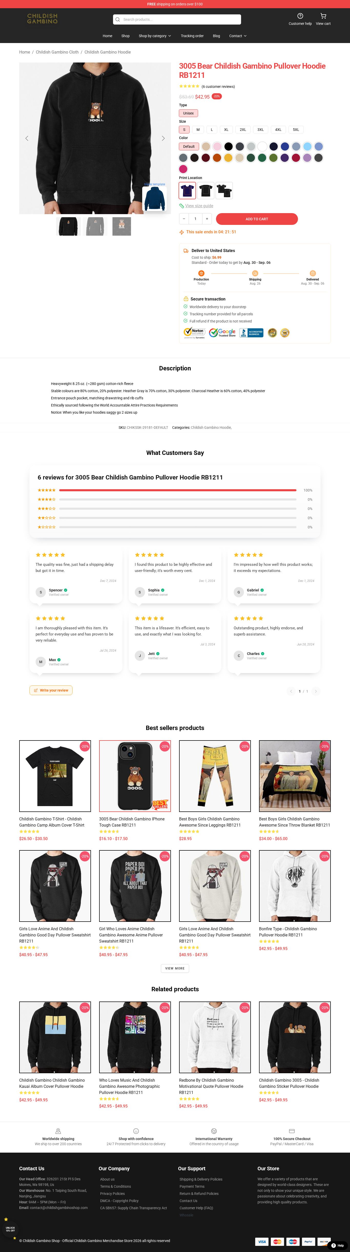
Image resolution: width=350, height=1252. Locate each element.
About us (107, 1179)
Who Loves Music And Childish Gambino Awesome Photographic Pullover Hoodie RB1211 (129, 1086)
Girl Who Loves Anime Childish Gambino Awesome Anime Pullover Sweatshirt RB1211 (131, 935)
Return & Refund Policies (199, 1194)
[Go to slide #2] (95, 226)
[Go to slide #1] (68, 226)
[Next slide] (163, 138)
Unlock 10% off (10, 1229)
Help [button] (341, 1245)
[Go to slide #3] (121, 226)
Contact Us (188, 1201)
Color (183, 138)
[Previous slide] (27, 138)
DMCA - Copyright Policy (119, 1201)
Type (183, 105)
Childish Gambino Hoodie (108, 52)
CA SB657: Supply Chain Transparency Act (133, 1208)
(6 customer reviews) (218, 87)
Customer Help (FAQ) (196, 1208)
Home (24, 52)
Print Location (190, 178)
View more (175, 968)
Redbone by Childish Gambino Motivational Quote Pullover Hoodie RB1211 (211, 1086)
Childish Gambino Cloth (57, 52)
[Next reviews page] (316, 691)
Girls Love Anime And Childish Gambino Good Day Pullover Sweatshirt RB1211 (55, 935)
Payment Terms (192, 1186)
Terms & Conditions (115, 1186)
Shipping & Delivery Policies (201, 1179)
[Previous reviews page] (291, 691)
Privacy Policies (112, 1194)
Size (182, 121)
